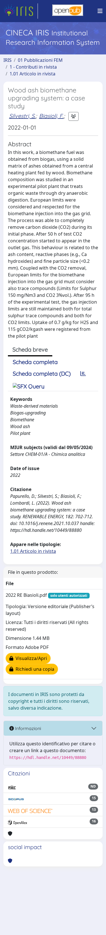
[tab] (83, 374)
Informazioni (27, 728)
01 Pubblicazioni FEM (40, 60)
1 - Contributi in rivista (33, 67)
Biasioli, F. (51, 115)
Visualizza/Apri (30, 658)
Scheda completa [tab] (35, 361)
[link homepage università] (68, 11)
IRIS (7, 60)
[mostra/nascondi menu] (100, 11)
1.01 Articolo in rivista (32, 74)
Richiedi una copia (33, 669)
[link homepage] (20, 11)
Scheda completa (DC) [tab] (42, 373)
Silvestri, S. (22, 115)
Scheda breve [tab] (30, 349)
